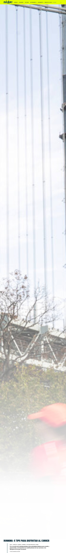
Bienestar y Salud (48, 2)
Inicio (11, 544)
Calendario (21, 2)
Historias (27, 2)
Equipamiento (40, 2)
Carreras (15, 2)
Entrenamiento (33, 2)
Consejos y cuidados (17, 544)
